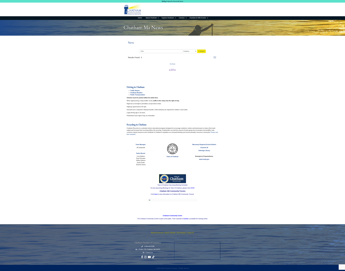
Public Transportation (137, 95)
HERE (192, 188)
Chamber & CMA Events (197, 18)
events (186, 218)
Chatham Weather (136, 92)
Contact (182, 18)
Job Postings (181, 233)
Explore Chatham (168, 18)
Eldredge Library (204, 150)
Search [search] (202, 51)
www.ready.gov (204, 159)
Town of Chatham (172, 156)
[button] (215, 57)
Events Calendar (170, 233)
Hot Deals (172, 64)
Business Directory (157, 233)
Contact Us (190, 233)
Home (140, 18)
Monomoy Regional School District (204, 144)
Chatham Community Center (172, 215)
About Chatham (151, 18)
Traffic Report (135, 90)
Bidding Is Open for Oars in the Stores (172, 1)
